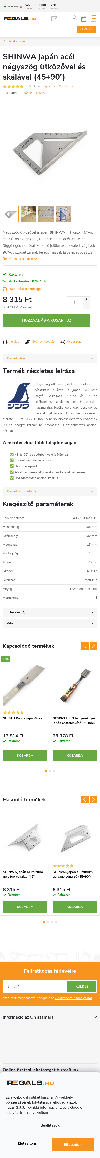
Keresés (86, 29)
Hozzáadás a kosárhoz (46, 320)
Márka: (34, 93)
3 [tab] (54, 771)
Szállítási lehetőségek (26, 289)
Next (93, 646)
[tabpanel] (25, 709)
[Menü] (94, 18)
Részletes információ (18, 259)
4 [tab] (56, 922)
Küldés (82, 986)
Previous (85, 646)
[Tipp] (25, 684)
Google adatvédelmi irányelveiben (44, 1110)
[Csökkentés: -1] (86, 306)
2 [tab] (50, 771)
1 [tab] (46, 771)
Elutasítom (27, 1143)
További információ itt (44, 1107)
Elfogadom (73, 1144)
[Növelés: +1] (86, 300)
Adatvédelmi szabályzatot (73, 998)
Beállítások (50, 1125)
